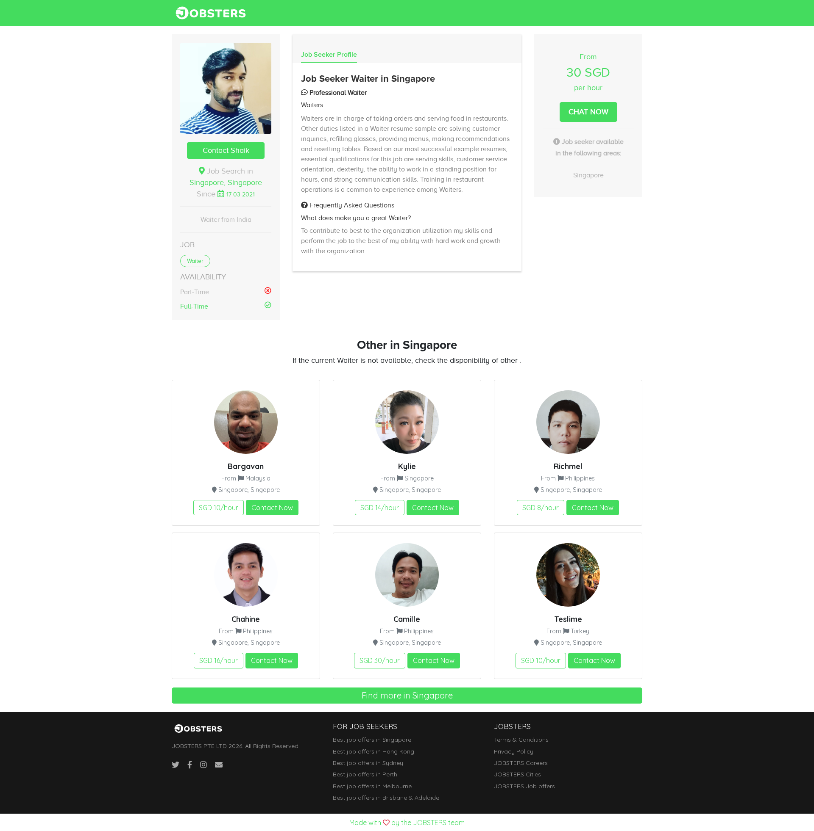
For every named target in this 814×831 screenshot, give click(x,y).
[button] (225, 88)
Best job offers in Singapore (372, 739)
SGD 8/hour (540, 507)
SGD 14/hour (379, 507)
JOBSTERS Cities (517, 774)
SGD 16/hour (218, 660)
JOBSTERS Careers (521, 763)
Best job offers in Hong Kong (373, 751)
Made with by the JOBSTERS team (407, 822)
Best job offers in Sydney (368, 763)
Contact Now (272, 507)
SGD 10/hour (218, 507)
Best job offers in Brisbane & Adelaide (386, 797)
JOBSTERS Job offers (524, 786)
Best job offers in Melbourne (372, 786)
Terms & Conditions (521, 739)
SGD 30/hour (380, 660)
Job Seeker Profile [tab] (329, 54)
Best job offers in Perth (365, 774)
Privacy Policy (513, 751)
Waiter (195, 261)
